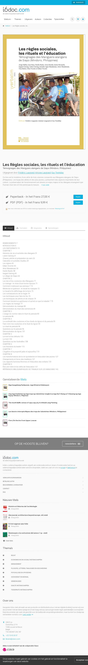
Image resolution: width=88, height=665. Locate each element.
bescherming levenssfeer (13, 485)
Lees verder (45, 185)
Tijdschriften (59, 19)
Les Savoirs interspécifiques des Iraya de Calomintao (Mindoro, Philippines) (37, 411)
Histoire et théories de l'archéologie (22, 506)
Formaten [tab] (23, 228)
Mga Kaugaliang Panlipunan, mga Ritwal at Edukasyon (28, 385)
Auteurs (38, 19)
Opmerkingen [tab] (53, 228)
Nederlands (79, 2)
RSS (4, 492)
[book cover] (44, 92)
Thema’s (17, 19)
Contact (6, 488)
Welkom (7, 19)
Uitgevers (28, 19)
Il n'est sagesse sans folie (18, 524)
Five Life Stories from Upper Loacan (22, 420)
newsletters (70, 444)
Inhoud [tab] (9, 228)
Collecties (48, 19)
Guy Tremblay (57, 172)
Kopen (78, 197)
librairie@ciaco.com (13, 639)
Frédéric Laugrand (26, 172)
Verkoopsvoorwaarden (12, 478)
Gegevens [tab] (37, 228)
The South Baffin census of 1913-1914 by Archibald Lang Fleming (32, 403)
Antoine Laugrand (43, 172)
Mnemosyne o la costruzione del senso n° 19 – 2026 (27, 533)
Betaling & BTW (59, 208)
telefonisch (71, 468)
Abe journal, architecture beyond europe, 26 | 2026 (28, 515)
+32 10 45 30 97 (11, 635)
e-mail (63, 468)
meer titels (9, 541)
